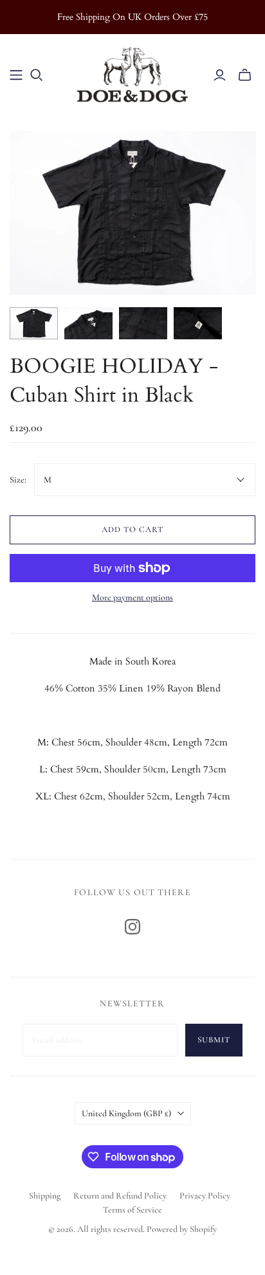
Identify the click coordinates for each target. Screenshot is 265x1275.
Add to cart (132, 529)
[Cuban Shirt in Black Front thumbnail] (34, 323)
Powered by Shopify (182, 1229)
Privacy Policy (204, 1195)
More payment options (132, 597)
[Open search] (36, 75)
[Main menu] (16, 75)
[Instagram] (132, 926)
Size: (18, 479)
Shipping (44, 1195)
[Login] (219, 75)
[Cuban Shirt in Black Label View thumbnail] (198, 323)
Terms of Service (132, 1209)
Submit (213, 1040)
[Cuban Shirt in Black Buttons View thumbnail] (143, 323)
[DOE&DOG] (132, 73)
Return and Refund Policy (120, 1195)
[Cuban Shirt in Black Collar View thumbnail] (88, 323)
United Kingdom (126, 1113)
